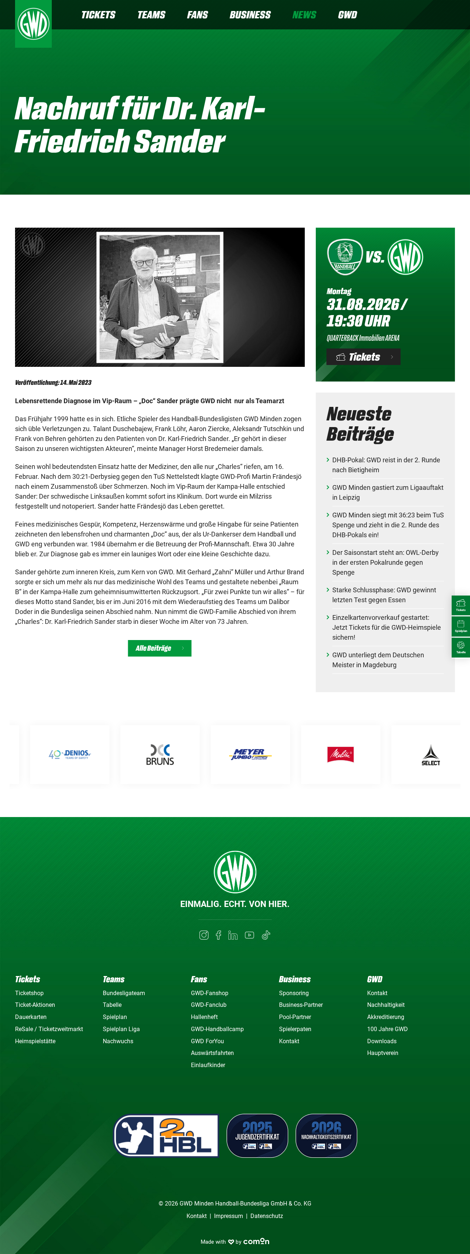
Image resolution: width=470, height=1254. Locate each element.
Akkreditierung (385, 1016)
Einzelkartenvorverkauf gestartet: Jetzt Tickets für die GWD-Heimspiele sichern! (386, 627)
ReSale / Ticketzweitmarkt (49, 1029)
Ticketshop (29, 993)
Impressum (228, 1216)
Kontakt (289, 1041)
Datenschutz (266, 1216)
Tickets (98, 14)
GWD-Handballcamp (217, 1029)
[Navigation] (449, 15)
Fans (197, 14)
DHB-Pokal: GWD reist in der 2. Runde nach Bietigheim (386, 465)
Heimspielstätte (35, 1041)
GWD (347, 14)
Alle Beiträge (153, 648)
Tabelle (112, 1004)
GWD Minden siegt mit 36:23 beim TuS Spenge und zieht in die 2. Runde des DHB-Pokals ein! (388, 525)
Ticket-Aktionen (35, 1004)
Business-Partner (301, 1004)
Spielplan (115, 1016)
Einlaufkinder (208, 1065)
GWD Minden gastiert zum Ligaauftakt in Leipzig (388, 492)
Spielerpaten (295, 1029)
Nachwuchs (118, 1041)
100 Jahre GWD (387, 1029)
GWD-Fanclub (209, 1004)
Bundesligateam (124, 993)
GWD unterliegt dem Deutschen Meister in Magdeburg (378, 660)
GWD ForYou (207, 1041)
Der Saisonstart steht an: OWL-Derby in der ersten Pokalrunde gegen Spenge (385, 562)
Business (250, 14)
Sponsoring (294, 993)
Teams (151, 14)
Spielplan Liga (121, 1029)
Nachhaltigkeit (386, 1004)
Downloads (382, 1041)
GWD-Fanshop (209, 993)
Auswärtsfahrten (212, 1052)
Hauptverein (382, 1052)
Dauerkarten (31, 1016)
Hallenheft (204, 1016)
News (304, 14)
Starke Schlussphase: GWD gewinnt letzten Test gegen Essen (384, 595)
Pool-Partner (295, 1016)
